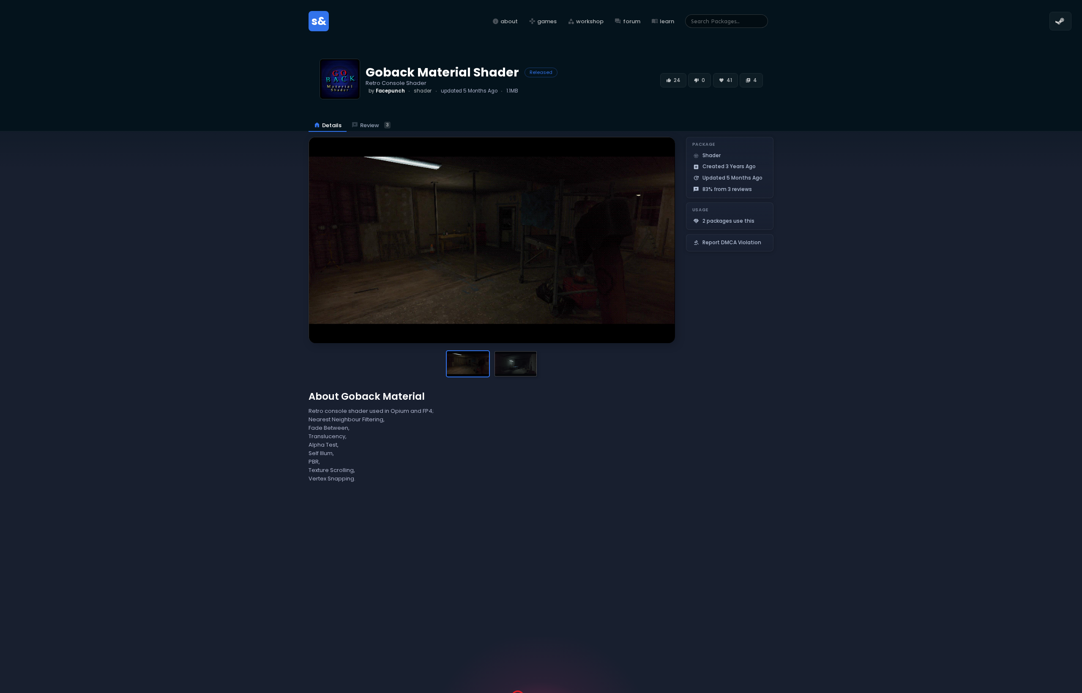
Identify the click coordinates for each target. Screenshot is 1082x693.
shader (423, 90)
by (387, 90)
